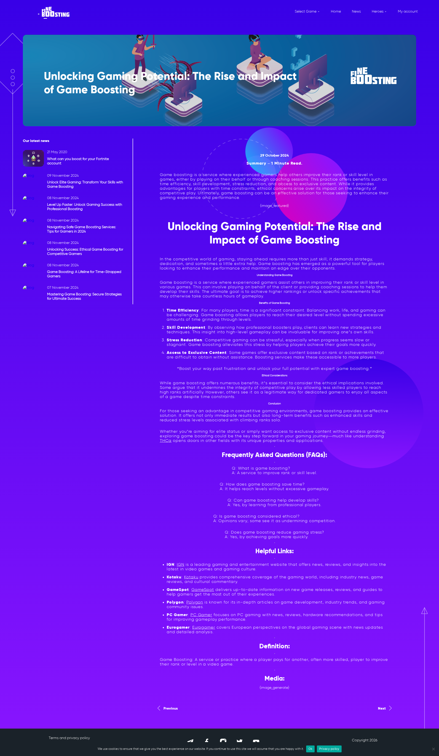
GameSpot (202, 589)
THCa (166, 440)
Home (336, 11)
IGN (180, 564)
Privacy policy (329, 749)
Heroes (377, 11)
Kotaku (191, 577)
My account (408, 11)
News (356, 11)
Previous (170, 708)
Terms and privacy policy (69, 738)
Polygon (194, 602)
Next (382, 708)
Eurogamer (203, 627)
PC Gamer (201, 614)
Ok (310, 749)
